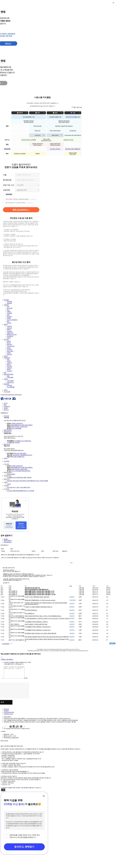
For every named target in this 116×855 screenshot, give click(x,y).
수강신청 (6, 416)
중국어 (9, 343)
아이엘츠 (9, 313)
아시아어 (6, 339)
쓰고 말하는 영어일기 (55, 149)
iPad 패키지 (19, 423)
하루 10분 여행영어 (27, 425)
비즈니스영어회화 (16, 428)
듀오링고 (9, 316)
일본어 (9, 341)
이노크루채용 (11, 387)
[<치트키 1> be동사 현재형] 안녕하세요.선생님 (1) (38, 607)
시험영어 (6, 305)
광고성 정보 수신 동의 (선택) (15, 202)
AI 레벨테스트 (19, 441)
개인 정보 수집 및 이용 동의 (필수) (17, 199)
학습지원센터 (7, 540)
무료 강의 (16, 453)
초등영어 (9, 303)
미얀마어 (9, 349)
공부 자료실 (23, 453)
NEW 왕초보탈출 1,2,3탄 (29, 117)
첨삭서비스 (29, 455)
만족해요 (3, 659)
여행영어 (37, 153)
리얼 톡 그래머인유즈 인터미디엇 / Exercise (55, 144)
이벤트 (6, 458)
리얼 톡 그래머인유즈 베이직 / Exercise (37, 144)
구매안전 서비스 (8, 714)
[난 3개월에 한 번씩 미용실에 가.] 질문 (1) (36, 621)
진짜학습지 (7, 357)
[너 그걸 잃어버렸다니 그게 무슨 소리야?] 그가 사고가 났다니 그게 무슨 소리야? (47, 618)
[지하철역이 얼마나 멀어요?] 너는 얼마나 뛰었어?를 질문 (40, 633)
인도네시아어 (11, 346)
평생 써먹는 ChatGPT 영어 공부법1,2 (64, 126)
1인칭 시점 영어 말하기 (55, 130)
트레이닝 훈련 (55, 135)
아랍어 (9, 352)
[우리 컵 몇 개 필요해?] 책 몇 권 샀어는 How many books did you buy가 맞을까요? (47, 636)
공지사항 (9, 487)
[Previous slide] (5, 727)
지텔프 (9, 311)
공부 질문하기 (16, 455)
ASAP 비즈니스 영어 (68, 139)
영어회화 (6, 300)
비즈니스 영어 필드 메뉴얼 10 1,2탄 (46, 140)
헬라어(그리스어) (12, 334)
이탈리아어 (10, 333)
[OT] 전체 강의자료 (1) (31, 610)
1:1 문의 (17, 487)
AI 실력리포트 (27, 441)
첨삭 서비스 (36, 480)
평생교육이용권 (25, 471)
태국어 (9, 347)
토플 (8, 315)
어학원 (6, 379)
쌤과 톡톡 (30, 480)
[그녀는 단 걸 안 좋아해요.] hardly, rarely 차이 (37, 597)
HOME (6, 539)
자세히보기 (33, 199)
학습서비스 (7, 444)
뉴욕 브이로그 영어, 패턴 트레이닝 (72, 135)
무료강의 (9, 480)
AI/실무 (9, 323)
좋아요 (64, 551)
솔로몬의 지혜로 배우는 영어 (73, 153)
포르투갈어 (10, 336)
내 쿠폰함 (31, 490)
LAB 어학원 (10, 380)
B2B (8, 376)
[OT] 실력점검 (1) (29, 613)
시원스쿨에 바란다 (25, 487)
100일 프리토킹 (15, 426)
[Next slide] (24, 727)
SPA (8, 321)
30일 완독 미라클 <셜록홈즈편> (72, 149)
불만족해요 (10, 659)
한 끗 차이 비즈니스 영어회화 (29, 139)
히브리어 (9, 354)
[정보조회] (75, 720)
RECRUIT (6, 384)
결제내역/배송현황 (18, 490)
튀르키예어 (10, 351)
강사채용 (9, 385)
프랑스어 (9, 328)
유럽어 (6, 324)
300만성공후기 (8, 430)
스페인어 (9, 326)
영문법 (9, 318)
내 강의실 (6, 461)
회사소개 (6, 709)
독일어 (9, 329)
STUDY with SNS (38, 126)
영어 (8, 359)
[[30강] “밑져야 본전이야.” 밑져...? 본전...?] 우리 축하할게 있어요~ (43, 616)
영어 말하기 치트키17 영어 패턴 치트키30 (29, 121)
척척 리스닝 (37, 130)
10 (8, 643)
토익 (8, 306)
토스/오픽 (9, 308)
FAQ (23, 456)
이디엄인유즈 (73, 130)
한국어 (6, 356)
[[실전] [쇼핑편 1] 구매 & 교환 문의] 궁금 (36, 624)
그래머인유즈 (23, 426)
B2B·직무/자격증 (8, 374)
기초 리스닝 (37, 135)
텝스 (8, 310)
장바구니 (25, 490)
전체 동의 (9, 194)
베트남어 (9, 344)
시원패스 (13, 423)
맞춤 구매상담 (16, 442)
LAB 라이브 (10, 382)
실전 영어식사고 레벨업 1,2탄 (73, 117)
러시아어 (9, 331)
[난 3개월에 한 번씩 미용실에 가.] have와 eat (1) (38, 626)
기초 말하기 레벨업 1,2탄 (55, 117)
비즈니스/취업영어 (12, 320)
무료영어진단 (7, 431)
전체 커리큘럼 (17, 456)
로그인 (6, 403)
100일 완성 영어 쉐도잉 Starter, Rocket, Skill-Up (64, 121)
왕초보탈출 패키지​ (16, 425)
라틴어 (9, 338)
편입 (5, 372)
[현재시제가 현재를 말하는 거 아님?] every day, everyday (40, 600)
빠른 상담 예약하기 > (21, 210)
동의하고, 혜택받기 (24, 846)
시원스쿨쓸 (10, 377)
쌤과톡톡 (23, 455)
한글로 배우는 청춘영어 (20, 153)
